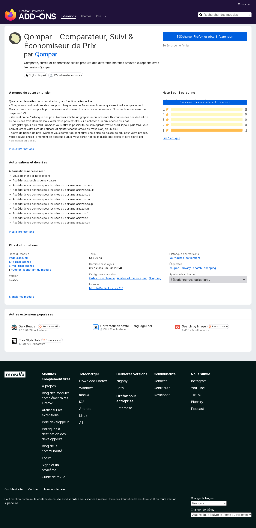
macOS (84, 395)
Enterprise (124, 408)
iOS (82, 402)
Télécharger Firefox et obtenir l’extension (205, 36)
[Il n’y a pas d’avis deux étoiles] (207, 124)
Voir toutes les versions (185, 257)
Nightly (122, 381)
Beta (120, 388)
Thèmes (85, 16)
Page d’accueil (18, 257)
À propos (49, 386)
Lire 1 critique (171, 138)
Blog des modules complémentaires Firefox (56, 398)
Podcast (197, 409)
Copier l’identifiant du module (31, 269)
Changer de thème (202, 509)
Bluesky (197, 402)
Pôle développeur (55, 422)
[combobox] (225, 14)
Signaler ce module (21, 296)
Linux (83, 416)
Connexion (245, 4)
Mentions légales (54, 489)
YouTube (198, 388)
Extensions (68, 16)
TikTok (196, 395)
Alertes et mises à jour (132, 278)
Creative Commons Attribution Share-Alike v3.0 (125, 499)
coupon (174, 268)
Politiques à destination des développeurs (54, 434)
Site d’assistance (20, 261)
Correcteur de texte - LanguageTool (126, 326)
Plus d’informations (21, 149)
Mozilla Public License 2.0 (106, 288)
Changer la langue (202, 498)
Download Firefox (93, 381)
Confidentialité (13, 489)
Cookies (33, 489)
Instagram (199, 381)
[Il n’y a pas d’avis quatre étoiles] (207, 114)
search (197, 268)
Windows (86, 388)
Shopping (155, 278)
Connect (160, 381)
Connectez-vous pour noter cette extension (205, 102)
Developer (162, 395)
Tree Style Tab (29, 340)
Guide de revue (53, 477)
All (81, 423)
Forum (47, 458)
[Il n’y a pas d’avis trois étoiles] (207, 119)
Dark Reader (28, 326)
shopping (210, 268)
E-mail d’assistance (21, 265)
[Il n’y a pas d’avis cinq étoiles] (207, 109)
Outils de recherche (102, 278)
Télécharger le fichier (176, 45)
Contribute (162, 388)
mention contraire (22, 499)
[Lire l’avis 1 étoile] (207, 130)
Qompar (46, 54)
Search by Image (194, 326)
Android (85, 409)
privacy (186, 268)
